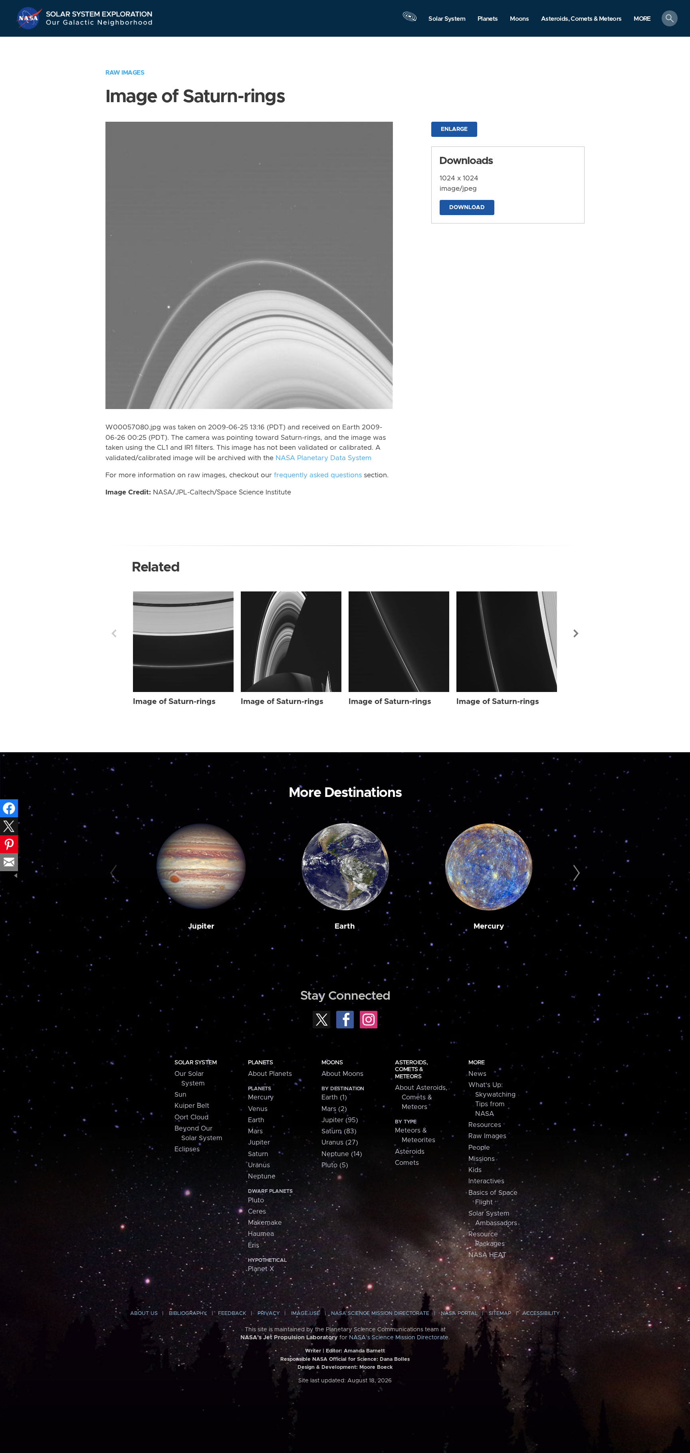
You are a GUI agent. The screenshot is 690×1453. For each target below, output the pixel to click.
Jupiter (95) (339, 1120)
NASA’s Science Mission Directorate (398, 1337)
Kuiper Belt (191, 1106)
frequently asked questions (318, 475)
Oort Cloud (191, 1117)
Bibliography (188, 1313)
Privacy (269, 1313)
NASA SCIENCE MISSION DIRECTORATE (380, 1313)
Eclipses (187, 1149)
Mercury (489, 926)
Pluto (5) (334, 1165)
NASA (30, 18)
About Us (144, 1313)
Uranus (259, 1165)
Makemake (265, 1223)
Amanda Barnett (364, 1351)
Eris (253, 1245)
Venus (258, 1109)
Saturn (258, 1154)
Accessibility (541, 1313)
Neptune (262, 1176)
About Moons (342, 1074)
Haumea (261, 1234)
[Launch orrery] (410, 20)
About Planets (270, 1074)
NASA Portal (459, 1313)
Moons (332, 1063)
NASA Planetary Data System (323, 458)
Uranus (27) (339, 1142)
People (479, 1148)
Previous (114, 633)
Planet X (261, 1269)
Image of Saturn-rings (174, 702)
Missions (481, 1159)
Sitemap (500, 1313)
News (477, 1074)
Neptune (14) (341, 1154)
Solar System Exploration (99, 12)
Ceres (257, 1211)
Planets (260, 1063)
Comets (407, 1163)
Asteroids (409, 1152)
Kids (475, 1170)
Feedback (232, 1313)
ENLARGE (454, 129)
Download (467, 207)
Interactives (486, 1181)
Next (576, 633)
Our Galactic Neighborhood (99, 24)
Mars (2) (334, 1109)
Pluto (256, 1200)
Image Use (305, 1313)
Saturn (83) (339, 1131)
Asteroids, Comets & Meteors (411, 1069)
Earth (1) (334, 1097)
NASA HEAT (487, 1255)
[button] (642, 19)
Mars (255, 1131)
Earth (345, 926)
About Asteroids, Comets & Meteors (421, 1097)
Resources (484, 1125)
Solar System (195, 1063)
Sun (180, 1094)
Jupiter (201, 926)
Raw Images (124, 73)
